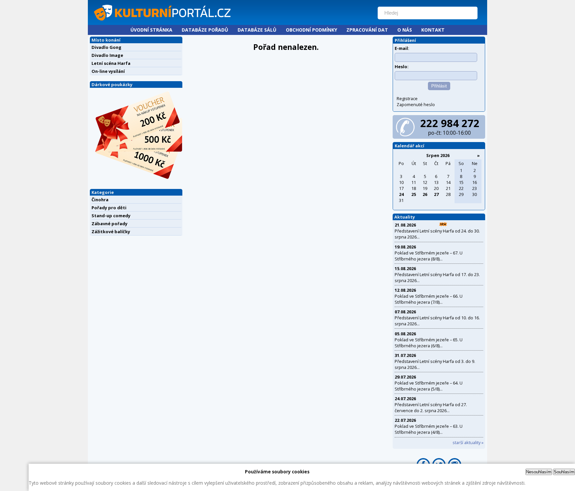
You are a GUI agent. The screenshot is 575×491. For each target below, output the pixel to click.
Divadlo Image (107, 55)
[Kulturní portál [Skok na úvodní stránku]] (230, 22)
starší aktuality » (468, 442)
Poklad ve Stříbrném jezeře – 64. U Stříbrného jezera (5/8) (429, 386)
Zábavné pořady (109, 224)
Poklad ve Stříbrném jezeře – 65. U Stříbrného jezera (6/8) (429, 343)
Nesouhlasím (538, 471)
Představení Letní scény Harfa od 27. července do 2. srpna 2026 (431, 407)
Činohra (100, 200)
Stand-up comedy (111, 216)
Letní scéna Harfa (111, 63)
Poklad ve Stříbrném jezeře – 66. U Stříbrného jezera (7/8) (429, 299)
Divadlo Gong (106, 47)
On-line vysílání (108, 71)
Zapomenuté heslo (416, 104)
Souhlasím (564, 471)
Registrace (407, 98)
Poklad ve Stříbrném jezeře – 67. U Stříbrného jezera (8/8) (429, 256)
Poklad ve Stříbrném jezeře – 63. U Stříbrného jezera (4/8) (429, 429)
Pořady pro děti (109, 208)
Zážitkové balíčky (111, 232)
